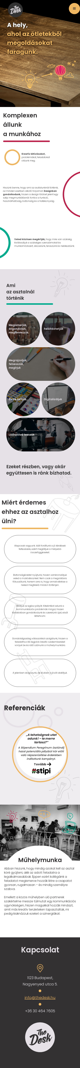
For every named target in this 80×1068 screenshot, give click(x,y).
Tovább (40, 764)
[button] (74, 8)
